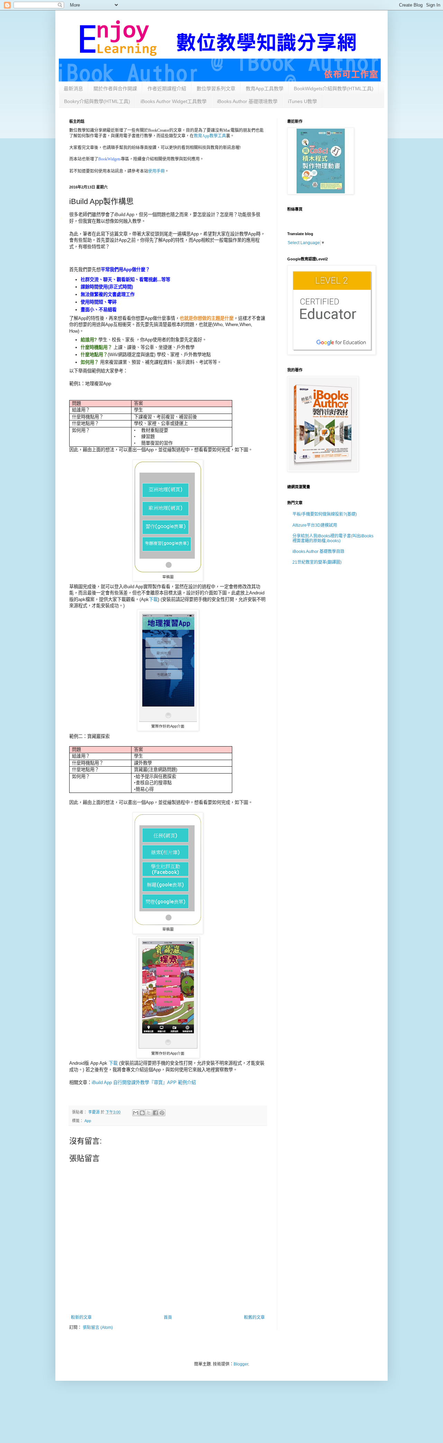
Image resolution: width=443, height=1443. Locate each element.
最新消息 (73, 88)
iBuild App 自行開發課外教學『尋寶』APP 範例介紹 (144, 1082)
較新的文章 (81, 1317)
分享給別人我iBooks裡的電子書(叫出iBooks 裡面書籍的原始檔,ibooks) (332, 538)
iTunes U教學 (302, 101)
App (87, 1121)
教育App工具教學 (264, 88)
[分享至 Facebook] (155, 1112)
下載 (153, 599)
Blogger (241, 1364)
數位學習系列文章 (216, 88)
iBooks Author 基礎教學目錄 (318, 551)
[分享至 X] (148, 1112)
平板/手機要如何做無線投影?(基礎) (324, 514)
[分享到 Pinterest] (162, 1112)
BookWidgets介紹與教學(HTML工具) (333, 88)
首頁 (168, 1317)
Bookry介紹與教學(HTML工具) (97, 101)
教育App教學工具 (210, 135)
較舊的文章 (254, 1317)
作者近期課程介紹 (166, 88)
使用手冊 (156, 171)
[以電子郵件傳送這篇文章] (135, 1112)
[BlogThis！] (142, 1112)
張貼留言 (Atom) (98, 1327)
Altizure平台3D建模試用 (314, 525)
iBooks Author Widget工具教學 (174, 101)
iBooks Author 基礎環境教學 (247, 101)
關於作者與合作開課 (115, 88)
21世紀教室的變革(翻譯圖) (317, 562)
